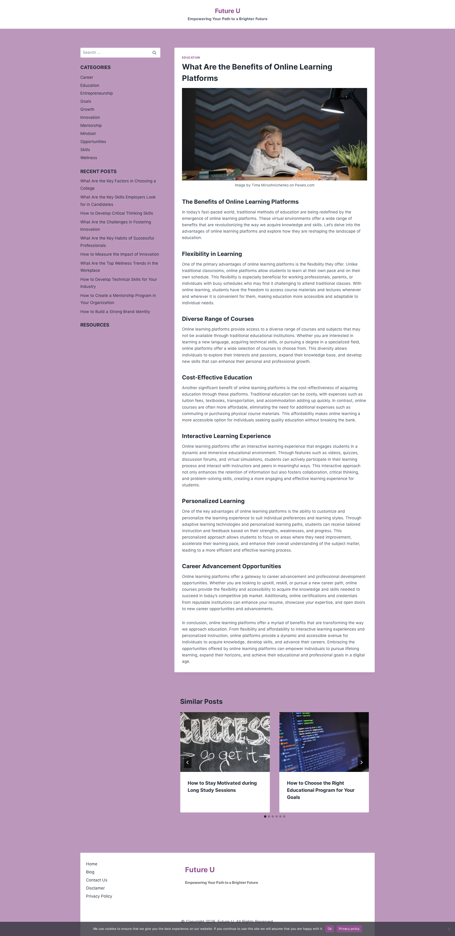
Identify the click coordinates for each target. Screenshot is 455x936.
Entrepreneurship (96, 93)
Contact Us (96, 880)
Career (86, 77)
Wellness (88, 157)
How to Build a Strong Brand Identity (115, 311)
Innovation (90, 117)
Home (91, 864)
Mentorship (91, 125)
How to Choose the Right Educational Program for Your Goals (321, 790)
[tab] (265, 816)
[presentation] (225, 742)
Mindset (88, 133)
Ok (330, 929)
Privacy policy (349, 929)
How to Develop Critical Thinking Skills (116, 213)
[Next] (361, 762)
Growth (87, 109)
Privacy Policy (99, 896)
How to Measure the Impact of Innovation (119, 254)
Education (191, 57)
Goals (85, 101)
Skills (85, 149)
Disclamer (95, 888)
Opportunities (93, 141)
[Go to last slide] (187, 762)
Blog (90, 872)
